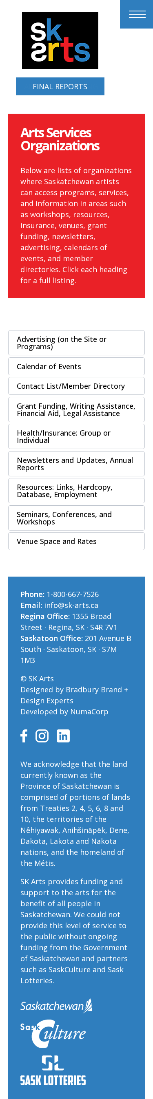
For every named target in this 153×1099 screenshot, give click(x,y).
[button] (76, 342)
